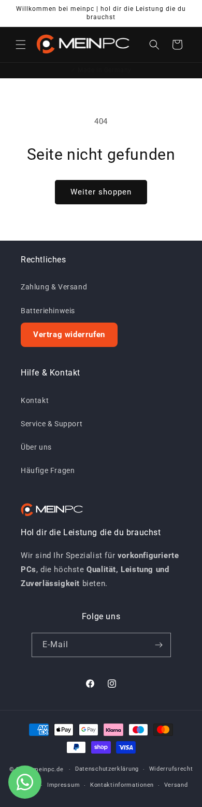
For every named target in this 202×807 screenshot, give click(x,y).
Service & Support (51, 424)
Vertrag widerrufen (69, 334)
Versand (176, 785)
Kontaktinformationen (122, 785)
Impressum (63, 785)
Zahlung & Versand (54, 287)
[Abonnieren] (159, 645)
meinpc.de (48, 769)
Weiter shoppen (101, 192)
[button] (20, 44)
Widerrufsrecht (171, 769)
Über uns (36, 447)
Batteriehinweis (48, 311)
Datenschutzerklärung (107, 769)
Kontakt (35, 400)
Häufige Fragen (48, 470)
